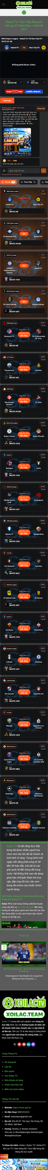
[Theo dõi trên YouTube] (24, 1044)
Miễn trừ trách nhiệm (14, 1089)
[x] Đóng (4, 1157)
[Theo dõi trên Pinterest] (19, 1044)
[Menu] (3, 4)
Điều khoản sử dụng (14, 1080)
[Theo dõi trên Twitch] (33, 1044)
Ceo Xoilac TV (11, 1076)
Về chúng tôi (10, 1062)
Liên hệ (8, 1067)
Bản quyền (9, 1071)
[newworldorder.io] (24, 4)
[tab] (8, 182)
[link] (24, 202)
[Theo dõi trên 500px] (28, 1044)
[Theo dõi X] (15, 1044)
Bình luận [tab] (7, 101)
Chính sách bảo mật (14, 1085)
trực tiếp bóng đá (25, 907)
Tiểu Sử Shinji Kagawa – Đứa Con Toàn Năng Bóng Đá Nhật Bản (24, 970)
